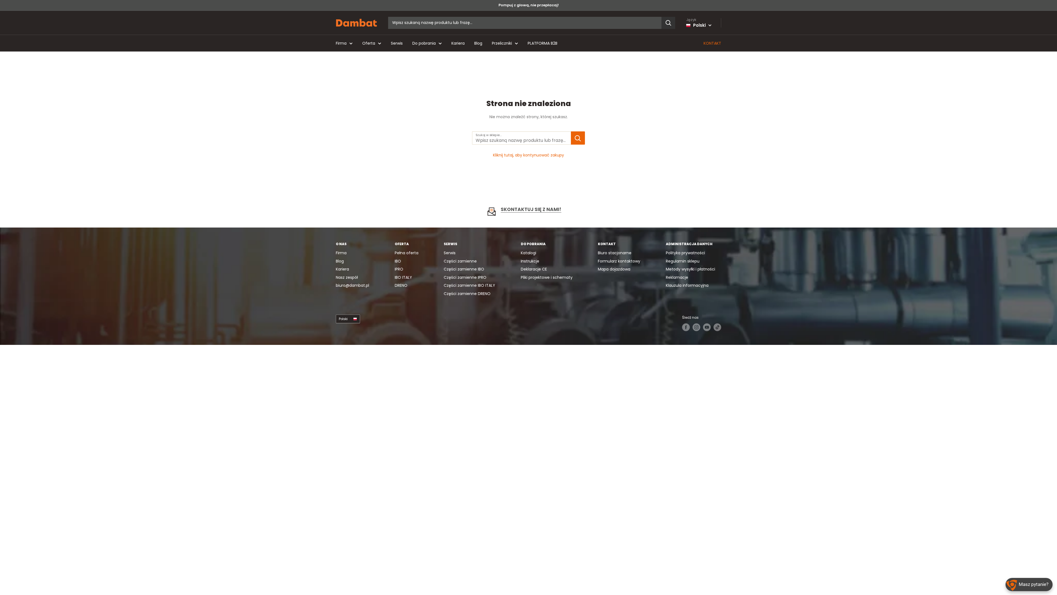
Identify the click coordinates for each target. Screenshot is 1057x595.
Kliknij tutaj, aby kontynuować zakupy (528, 155)
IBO (398, 261)
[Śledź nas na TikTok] (717, 327)
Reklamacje (677, 277)
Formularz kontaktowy (619, 261)
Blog (478, 43)
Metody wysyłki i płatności (690, 269)
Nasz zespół (347, 277)
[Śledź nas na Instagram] (696, 327)
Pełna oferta (406, 253)
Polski (343, 319)
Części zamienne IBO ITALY (469, 285)
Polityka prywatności (685, 253)
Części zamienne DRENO (467, 293)
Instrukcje (530, 261)
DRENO (401, 285)
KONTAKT (712, 43)
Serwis (397, 43)
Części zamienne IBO (464, 269)
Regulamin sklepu (682, 261)
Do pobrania (424, 43)
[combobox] (524, 23)
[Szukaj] (668, 23)
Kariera (458, 43)
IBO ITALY (403, 277)
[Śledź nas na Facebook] (686, 327)
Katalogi (528, 253)
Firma (341, 43)
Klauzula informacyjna (687, 285)
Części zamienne (460, 261)
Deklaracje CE (534, 269)
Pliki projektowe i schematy (547, 277)
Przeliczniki (502, 43)
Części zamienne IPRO (465, 277)
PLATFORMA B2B (542, 43)
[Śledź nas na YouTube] (707, 327)
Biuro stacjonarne (614, 253)
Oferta (368, 43)
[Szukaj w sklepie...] (578, 138)
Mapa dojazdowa (614, 269)
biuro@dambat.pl (352, 285)
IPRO (399, 269)
